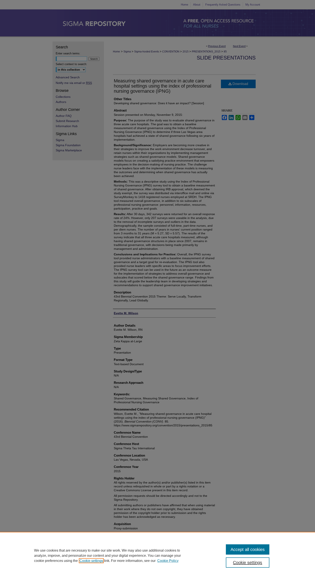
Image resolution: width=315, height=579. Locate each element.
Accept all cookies (248, 549)
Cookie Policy (167, 561)
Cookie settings (91, 561)
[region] (157, 555)
